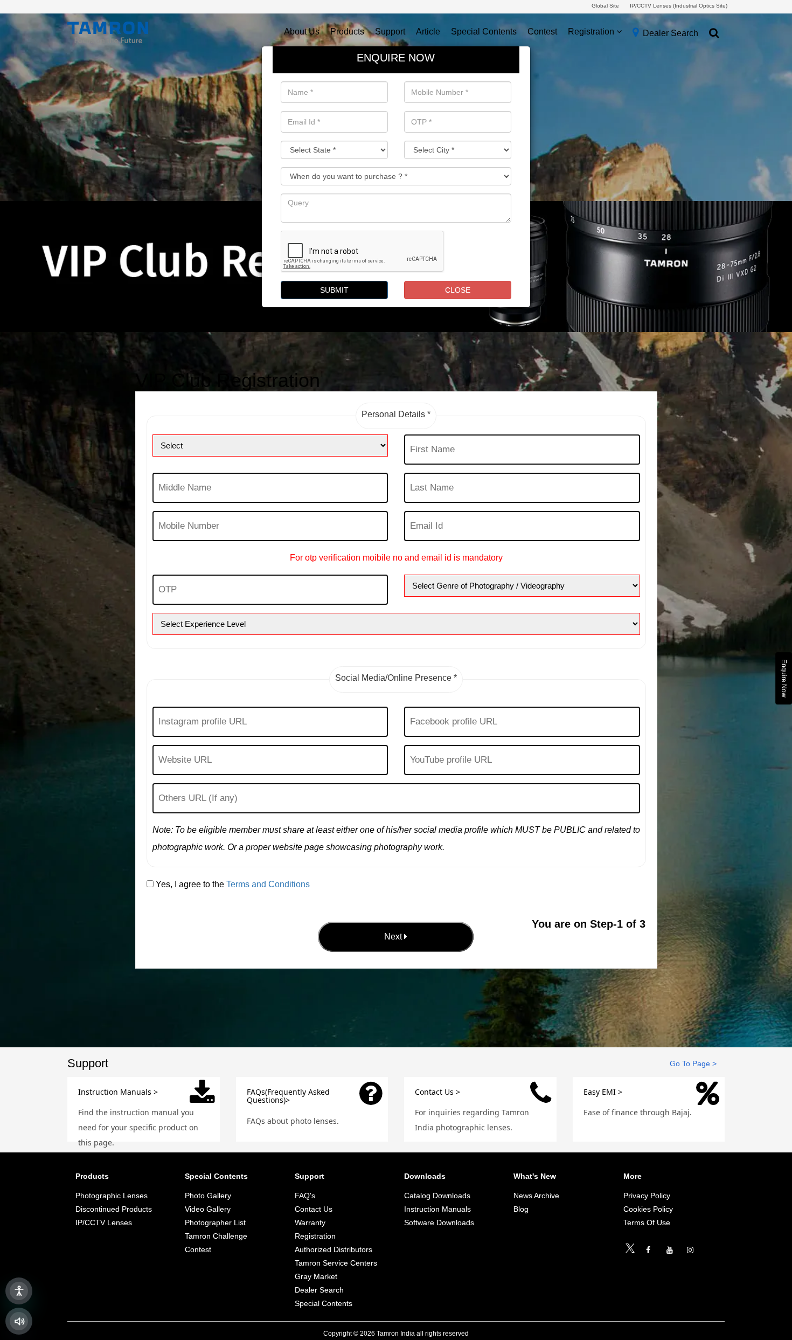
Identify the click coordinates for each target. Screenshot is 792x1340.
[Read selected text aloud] (18, 1321)
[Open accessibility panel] (18, 1290)
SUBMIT (334, 290)
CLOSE (457, 290)
